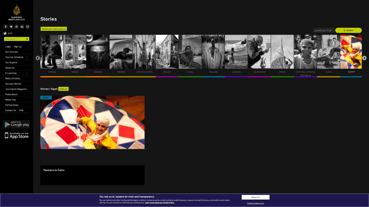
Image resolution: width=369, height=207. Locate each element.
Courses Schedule (14, 57)
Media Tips (10, 99)
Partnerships (11, 104)
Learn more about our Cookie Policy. (159, 202)
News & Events (12, 78)
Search (349, 30)
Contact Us (10, 110)
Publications (11, 94)
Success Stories (13, 83)
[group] (51, 56)
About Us (9, 67)
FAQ (21, 110)
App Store (16, 135)
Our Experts (11, 62)
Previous (37, 58)
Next (364, 58)
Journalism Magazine (16, 89)
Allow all (256, 197)
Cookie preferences (255, 203)
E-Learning (10, 73)
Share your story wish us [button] (53, 28)
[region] (184, 200)
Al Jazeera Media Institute (17, 12)
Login (8, 46)
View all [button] (63, 89)
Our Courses (11, 51)
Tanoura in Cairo (54, 170)
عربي (10, 33)
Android (16, 124)
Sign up (17, 46)
